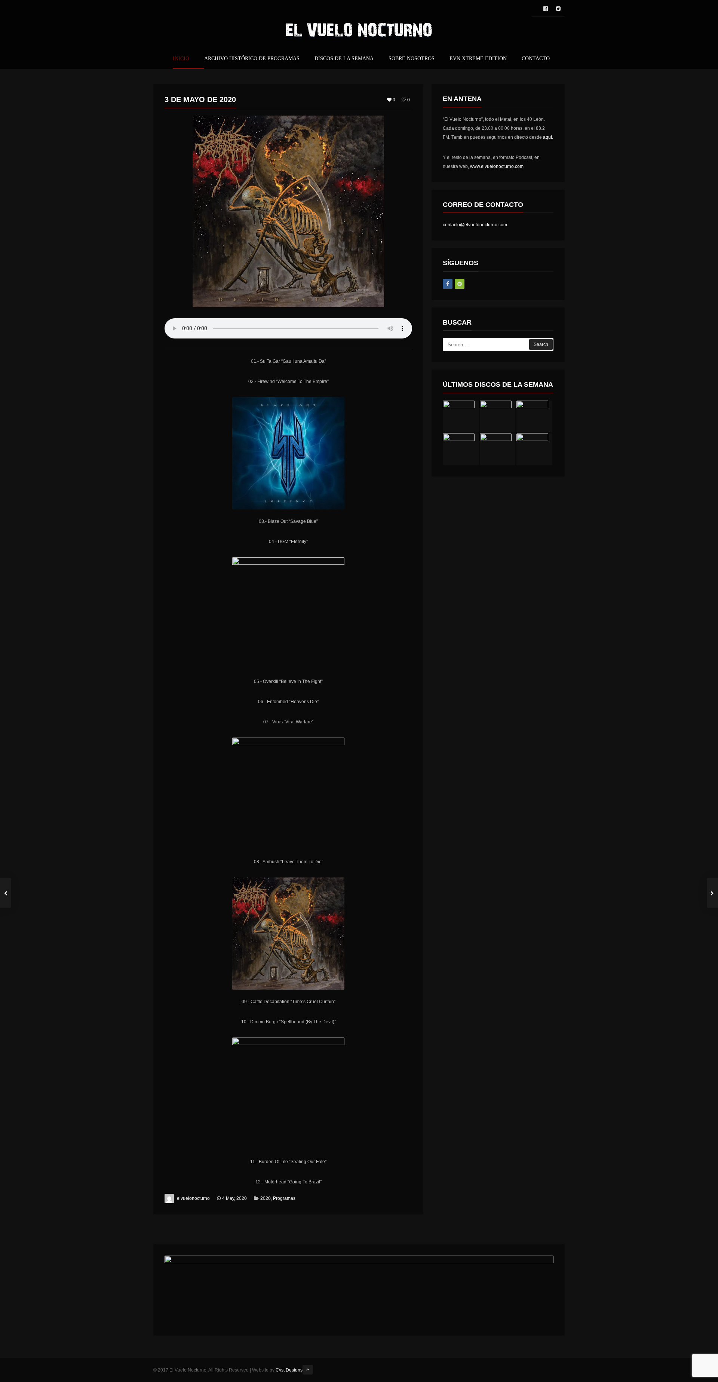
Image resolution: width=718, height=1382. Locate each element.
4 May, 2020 (234, 1198)
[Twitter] (558, 8)
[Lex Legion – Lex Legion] (461, 416)
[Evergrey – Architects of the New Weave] (534, 416)
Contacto (536, 58)
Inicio (181, 58)
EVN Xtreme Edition (478, 58)
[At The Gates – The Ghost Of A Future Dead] (498, 449)
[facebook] (545, 8)
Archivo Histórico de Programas (252, 58)
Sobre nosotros (412, 58)
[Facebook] (447, 284)
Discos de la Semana (344, 58)
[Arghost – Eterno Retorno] (498, 416)
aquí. (548, 137)
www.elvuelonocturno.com (497, 166)
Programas (284, 1198)
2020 (265, 1198)
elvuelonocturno (193, 1198)
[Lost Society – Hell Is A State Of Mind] (461, 449)
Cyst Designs (289, 1370)
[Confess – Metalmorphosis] (534, 449)
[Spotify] (459, 284)
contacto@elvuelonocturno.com (475, 224)
